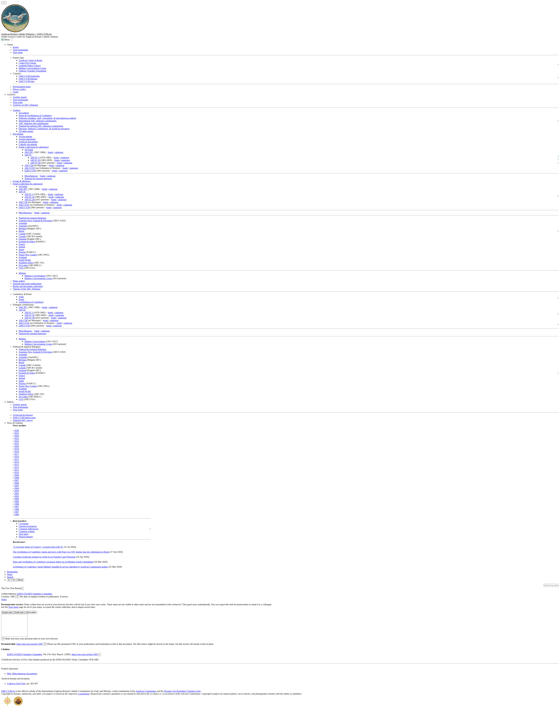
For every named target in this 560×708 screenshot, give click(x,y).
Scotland (23, 257)
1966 (16, 514)
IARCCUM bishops (28, 78)
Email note (18, 612)
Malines (22, 273)
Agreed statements (27, 139)
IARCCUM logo (26, 81)
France (22, 244)
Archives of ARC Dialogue (25, 105)
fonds (50, 152)
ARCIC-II (35, 160)
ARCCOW (29, 168)
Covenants (23, 523)
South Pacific (25, 260)
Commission (83, 694)
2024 (16, 435)
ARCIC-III (35, 163)
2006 (16, 483)
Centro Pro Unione (27, 63)
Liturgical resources (28, 526)
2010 (16, 472)
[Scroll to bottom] (5, 2)
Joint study (24, 534)
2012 (16, 467)
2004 (16, 488)
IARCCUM (30, 170)
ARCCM (28, 165)
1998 (16, 504)
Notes (9, 574)
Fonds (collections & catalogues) (34, 147)
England (22, 239)
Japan (21, 249)
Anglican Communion (145, 691)
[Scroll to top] (2, 2)
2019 (16, 449)
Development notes (22, 86)
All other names (26, 131)
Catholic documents (28, 144)
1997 (16, 506)
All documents (25, 136)
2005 (16, 485)
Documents (18, 134)
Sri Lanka (23, 265)
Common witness (27, 531)
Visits (21, 297)
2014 (16, 462)
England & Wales (27, 241)
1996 (16, 509)
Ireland (22, 247)
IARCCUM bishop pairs (24, 417)
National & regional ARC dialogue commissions (41, 126)
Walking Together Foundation (32, 71)
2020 (16, 446)
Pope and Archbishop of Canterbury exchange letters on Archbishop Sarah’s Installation (53, 562)
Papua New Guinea (28, 255)
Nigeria (22, 252)
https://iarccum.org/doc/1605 (29, 644)
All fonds (28, 149)
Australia (23, 223)
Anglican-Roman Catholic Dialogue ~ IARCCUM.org (26, 34)
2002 (16, 493)
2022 (16, 441)
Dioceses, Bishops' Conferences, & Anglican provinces (44, 128)
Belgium (23, 228)
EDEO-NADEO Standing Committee (34, 594)
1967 (16, 512)
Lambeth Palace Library (30, 65)
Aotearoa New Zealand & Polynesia (35, 220)
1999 (16, 501)
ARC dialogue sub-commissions (33, 123)
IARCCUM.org (8, 691)
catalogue (59, 152)
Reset (20, 580)
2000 (16, 499)
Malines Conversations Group (32, 68)
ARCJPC (28, 152)
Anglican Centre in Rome (30, 60)
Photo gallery (19, 281)
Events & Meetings (21, 181)
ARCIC (28, 155)
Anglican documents (28, 142)
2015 (16, 459)
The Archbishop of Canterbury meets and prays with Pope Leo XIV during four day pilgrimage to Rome (61, 552)
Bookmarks (12, 572)
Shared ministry (26, 536)
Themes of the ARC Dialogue (26, 289)
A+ (14, 580)
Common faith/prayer (28, 529)
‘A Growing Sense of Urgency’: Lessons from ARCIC (38, 547)
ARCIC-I (34, 157)
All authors (24, 113)
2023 (16, 438)
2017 (16, 454)
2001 (16, 496)
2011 (16, 470)
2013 (16, 464)
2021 (16, 443)
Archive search (20, 97)
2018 (16, 451)
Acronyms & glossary (23, 415)
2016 (16, 457)
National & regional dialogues (38, 178)
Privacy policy (19, 89)
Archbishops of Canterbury (31, 302)
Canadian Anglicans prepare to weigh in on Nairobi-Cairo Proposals (44, 557)
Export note (7, 612)
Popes (21, 299)
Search (10, 577)
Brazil (21, 231)
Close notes (31, 612)
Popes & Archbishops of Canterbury (35, 115)
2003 (16, 491)
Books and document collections (28, 286)
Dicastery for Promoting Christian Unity (182, 691)
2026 (16, 430)
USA (21, 268)
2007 (16, 480)
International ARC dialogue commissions (37, 121)
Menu (7, 39)
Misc (9, 673)
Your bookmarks (20, 50)
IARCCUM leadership (29, 76)
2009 (16, 475)
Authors (16, 110)
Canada (22, 233)
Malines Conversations (35, 276)
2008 (16, 478)
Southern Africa (26, 262)
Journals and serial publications (27, 283)
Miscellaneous (31, 176)
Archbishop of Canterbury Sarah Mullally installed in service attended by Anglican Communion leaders (60, 567)
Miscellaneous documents (24, 673)
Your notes (18, 52)
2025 (16, 433)
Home (16, 47)
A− (9, 580)
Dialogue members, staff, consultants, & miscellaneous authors (47, 118)
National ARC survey (23, 420)
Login (15, 92)
